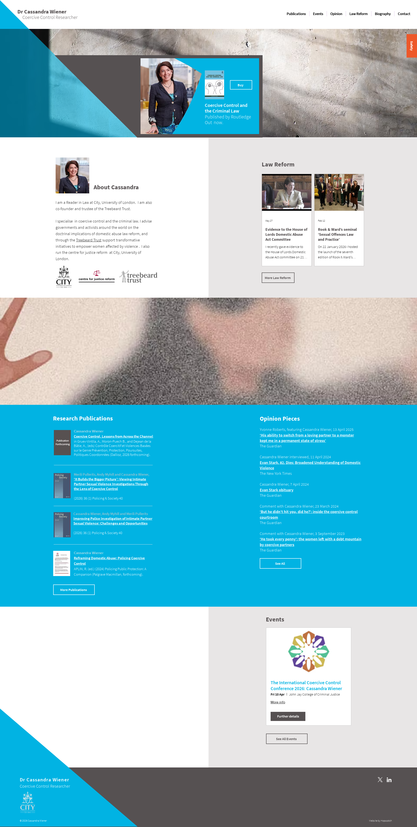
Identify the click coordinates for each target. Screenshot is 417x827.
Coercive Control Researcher (45, 786)
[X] (380, 779)
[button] (412, 46)
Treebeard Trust (88, 239)
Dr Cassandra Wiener (44, 779)
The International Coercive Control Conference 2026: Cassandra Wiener (306, 685)
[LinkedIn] (389, 779)
